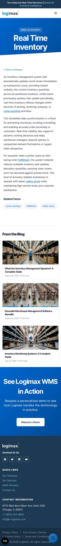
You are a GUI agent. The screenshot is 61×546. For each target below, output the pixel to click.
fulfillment (24, 159)
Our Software (9, 475)
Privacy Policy (10, 532)
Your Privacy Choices (34, 532)
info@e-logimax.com (14, 519)
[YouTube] (26, 459)
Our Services (9, 480)
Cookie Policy (12, 536)
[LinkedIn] (19, 459)
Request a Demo (30, 422)
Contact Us (8, 490)
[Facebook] (5, 459)
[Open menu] (56, 13)
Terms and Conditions (37, 536)
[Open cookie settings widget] (5, 541)
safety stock (33, 181)
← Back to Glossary (13, 69)
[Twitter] (12, 459)
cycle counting (12, 111)
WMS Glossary (10, 485)
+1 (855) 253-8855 (13, 514)
